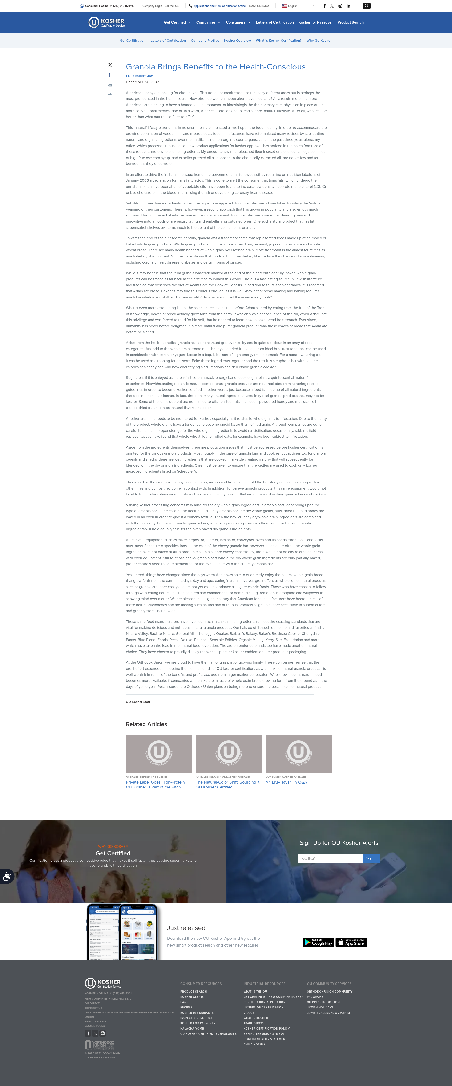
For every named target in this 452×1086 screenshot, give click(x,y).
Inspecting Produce (196, 1018)
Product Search (351, 22)
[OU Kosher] (130, 984)
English (293, 6)
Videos (249, 1013)
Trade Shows (254, 1023)
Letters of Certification (275, 22)
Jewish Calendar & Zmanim (328, 1013)
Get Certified (175, 22)
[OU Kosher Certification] (107, 22)
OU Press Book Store (324, 1002)
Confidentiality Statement (265, 1039)
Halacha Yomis (192, 1029)
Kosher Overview (237, 40)
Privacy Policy (96, 1021)
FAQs (184, 1002)
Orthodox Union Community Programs (330, 994)
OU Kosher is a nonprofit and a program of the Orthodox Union (130, 1015)
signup (371, 858)
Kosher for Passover (316, 22)
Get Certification (133, 40)
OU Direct (92, 1003)
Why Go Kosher (319, 40)
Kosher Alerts (192, 997)
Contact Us (172, 6)
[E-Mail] (110, 85)
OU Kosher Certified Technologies (208, 1034)
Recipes (186, 1007)
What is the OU (255, 992)
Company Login (152, 6)
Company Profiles (205, 40)
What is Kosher (256, 1018)
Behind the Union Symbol (264, 1034)
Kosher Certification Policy (267, 1029)
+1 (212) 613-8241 (120, 6)
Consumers (236, 22)
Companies (206, 22)
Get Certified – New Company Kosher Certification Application (273, 999)
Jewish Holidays (320, 1007)
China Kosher (255, 1044)
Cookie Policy (95, 1026)
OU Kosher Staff (139, 76)
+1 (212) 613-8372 (258, 6)
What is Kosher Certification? (279, 40)
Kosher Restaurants (197, 1013)
